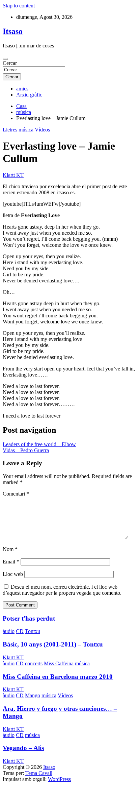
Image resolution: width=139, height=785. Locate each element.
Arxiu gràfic (29, 94)
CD (20, 631)
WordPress (59, 779)
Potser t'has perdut (29, 618)
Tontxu (32, 631)
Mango (32, 695)
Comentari (16, 494)
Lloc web (13, 574)
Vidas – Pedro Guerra (26, 450)
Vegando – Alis (23, 747)
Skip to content (19, 5)
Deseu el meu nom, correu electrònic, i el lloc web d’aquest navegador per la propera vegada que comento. (62, 590)
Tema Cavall (38, 773)
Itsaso (13, 31)
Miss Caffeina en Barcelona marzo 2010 (58, 676)
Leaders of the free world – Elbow (39, 444)
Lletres (10, 129)
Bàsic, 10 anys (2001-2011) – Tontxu (53, 644)
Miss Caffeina (59, 663)
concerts (34, 663)
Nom (10, 549)
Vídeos (42, 129)
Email (11, 561)
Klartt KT (13, 175)
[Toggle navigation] (5, 59)
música (26, 129)
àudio (9, 631)
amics (22, 88)
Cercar (10, 63)
